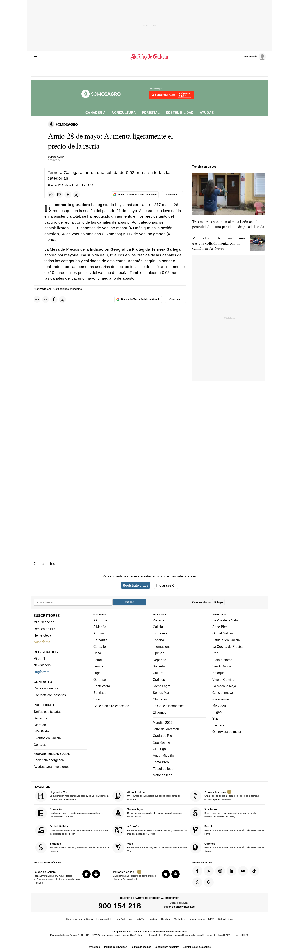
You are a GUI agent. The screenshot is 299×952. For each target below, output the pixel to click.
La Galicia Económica (168, 706)
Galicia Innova (222, 692)
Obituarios (160, 699)
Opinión (158, 653)
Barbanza (100, 640)
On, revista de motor (226, 732)
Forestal (151, 112)
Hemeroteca (42, 635)
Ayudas (207, 112)
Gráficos (159, 679)
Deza (97, 653)
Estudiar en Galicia (226, 640)
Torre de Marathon (166, 729)
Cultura (158, 673)
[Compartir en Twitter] (76, 194)
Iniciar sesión (166, 585)
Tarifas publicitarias (47, 711)
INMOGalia (42, 731)
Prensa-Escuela (197, 919)
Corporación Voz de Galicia (79, 919)
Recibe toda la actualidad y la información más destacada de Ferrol (234, 830)
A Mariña (99, 627)
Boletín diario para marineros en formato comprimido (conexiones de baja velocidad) (230, 813)
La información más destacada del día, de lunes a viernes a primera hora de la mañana (79, 796)
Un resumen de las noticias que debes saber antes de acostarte (153, 796)
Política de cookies (141, 947)
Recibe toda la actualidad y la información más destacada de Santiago (79, 847)
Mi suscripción (44, 622)
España (158, 640)
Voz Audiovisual (124, 919)
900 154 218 (119, 905)
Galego (218, 602)
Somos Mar (161, 692)
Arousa (98, 633)
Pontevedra (101, 686)
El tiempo (159, 712)
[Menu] (36, 57)
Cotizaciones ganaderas (67, 288)
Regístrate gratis (135, 585)
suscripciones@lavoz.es (179, 906)
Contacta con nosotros (50, 695)
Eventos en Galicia (47, 738)
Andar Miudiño (163, 755)
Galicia (158, 627)
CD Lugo (159, 749)
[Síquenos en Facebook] (197, 871)
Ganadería (95, 112)
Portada (158, 620)
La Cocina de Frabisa (227, 646)
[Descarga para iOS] (86, 874)
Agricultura (124, 112)
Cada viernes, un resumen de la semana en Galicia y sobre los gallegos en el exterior (79, 830)
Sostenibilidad (180, 112)
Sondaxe (153, 919)
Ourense (99, 679)
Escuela (218, 725)
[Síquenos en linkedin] (231, 871)
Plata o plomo (222, 659)
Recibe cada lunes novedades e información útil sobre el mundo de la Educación (77, 813)
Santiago (99, 692)
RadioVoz (140, 919)
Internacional (162, 646)
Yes (215, 718)
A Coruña (100, 620)
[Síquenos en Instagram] (220, 871)
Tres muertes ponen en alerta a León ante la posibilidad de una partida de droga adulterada (228, 224)
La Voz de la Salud (226, 620)
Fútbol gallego (163, 768)
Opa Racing (161, 742)
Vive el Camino (223, 679)
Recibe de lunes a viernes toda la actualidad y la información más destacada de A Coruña (157, 830)
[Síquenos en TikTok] (254, 871)
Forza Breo (161, 762)
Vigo (96, 699)
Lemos (98, 666)
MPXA (211, 919)
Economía (160, 633)
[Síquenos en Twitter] (209, 871)
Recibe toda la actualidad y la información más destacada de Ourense (234, 847)
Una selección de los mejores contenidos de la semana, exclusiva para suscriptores (231, 796)
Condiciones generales (167, 947)
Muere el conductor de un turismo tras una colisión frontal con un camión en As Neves (218, 243)
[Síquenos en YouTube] (243, 871)
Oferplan (40, 725)
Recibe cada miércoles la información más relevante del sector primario (154, 813)
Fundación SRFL (104, 919)
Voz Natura (179, 919)
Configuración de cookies (197, 947)
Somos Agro (161, 686)
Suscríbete (42, 642)
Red (215, 653)
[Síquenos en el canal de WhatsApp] (197, 882)
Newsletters (42, 665)
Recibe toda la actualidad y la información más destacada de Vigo (157, 847)
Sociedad (160, 666)
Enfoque (218, 673)
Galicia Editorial (225, 919)
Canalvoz (165, 919)
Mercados (219, 705)
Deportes (159, 659)
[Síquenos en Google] (209, 882)
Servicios (40, 718)
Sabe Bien (220, 627)
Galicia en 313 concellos (111, 706)
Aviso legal (94, 947)
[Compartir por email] (59, 194)
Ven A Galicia (222, 666)
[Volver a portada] (149, 57)
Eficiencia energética (49, 760)
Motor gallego (162, 775)
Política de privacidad (115, 947)
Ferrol (97, 659)
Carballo (99, 646)
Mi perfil (39, 658)
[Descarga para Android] (96, 874)
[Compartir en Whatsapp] (51, 194)
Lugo (97, 673)
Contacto (40, 744)
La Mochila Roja (224, 686)
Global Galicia (222, 633)
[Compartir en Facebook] (67, 194)
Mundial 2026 (162, 722)
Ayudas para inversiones (51, 766)
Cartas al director (46, 688)
